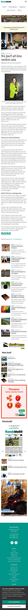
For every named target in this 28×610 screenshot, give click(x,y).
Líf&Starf (14, 565)
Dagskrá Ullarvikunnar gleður (18, 308)
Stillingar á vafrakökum (14, 606)
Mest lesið (6, 352)
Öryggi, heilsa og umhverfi (14, 561)
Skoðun (14, 551)
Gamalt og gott (14, 552)
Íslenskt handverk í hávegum (17, 247)
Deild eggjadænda (17, 239)
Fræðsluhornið (14, 554)
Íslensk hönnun (14, 567)
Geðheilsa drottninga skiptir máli (17, 467)
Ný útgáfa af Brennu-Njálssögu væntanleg (17, 296)
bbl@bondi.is (14, 535)
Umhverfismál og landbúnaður (14, 558)
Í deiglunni (22, 7)
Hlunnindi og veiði (14, 579)
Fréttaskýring (13, 7)
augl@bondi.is (14, 537)
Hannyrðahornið (14, 570)
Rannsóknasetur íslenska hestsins (19, 332)
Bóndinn (14, 572)
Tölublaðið (7, 421)
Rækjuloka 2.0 (12, 358)
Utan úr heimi (11, 10)
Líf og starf (14, 575)
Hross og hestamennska (14, 559)
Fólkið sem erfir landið (14, 574)
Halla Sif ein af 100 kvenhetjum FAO (17, 284)
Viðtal (19, 10)
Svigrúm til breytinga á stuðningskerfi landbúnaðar (18, 259)
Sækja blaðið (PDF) (14, 428)
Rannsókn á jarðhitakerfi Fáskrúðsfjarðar (19, 320)
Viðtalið (14, 577)
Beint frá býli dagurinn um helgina (18, 272)
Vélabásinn (14, 581)
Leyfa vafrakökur (14, 602)
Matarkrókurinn (14, 568)
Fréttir (4, 7)
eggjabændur (9, 239)
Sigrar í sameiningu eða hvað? (16, 474)
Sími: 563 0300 (15, 534)
